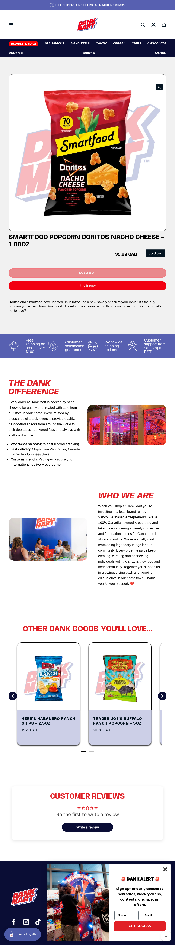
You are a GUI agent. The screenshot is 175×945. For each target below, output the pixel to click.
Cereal (119, 43)
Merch (160, 53)
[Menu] (11, 24)
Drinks (89, 53)
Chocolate (156, 43)
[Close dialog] (165, 869)
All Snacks (54, 43)
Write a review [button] (87, 827)
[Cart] (163, 24)
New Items (80, 43)
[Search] (143, 24)
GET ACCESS (140, 926)
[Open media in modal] (159, 87)
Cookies (16, 53)
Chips (136, 43)
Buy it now (87, 285)
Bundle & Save (23, 44)
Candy (101, 43)
